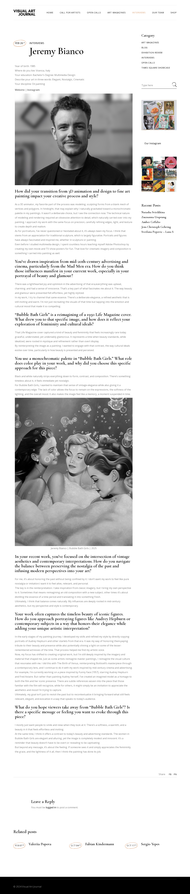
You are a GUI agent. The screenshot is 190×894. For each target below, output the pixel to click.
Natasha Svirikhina (153, 212)
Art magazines (150, 42)
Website (20, 89)
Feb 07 (19, 845)
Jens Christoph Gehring (156, 227)
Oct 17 (132, 845)
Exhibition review (152, 52)
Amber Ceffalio (150, 222)
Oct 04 (76, 845)
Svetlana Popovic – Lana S (157, 232)
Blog (144, 47)
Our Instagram (152, 143)
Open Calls (148, 62)
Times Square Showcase (155, 67)
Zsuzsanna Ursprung (153, 217)
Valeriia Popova (40, 844)
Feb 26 (20, 43)
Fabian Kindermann (99, 844)
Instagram (33, 89)
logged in (51, 807)
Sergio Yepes (150, 844)
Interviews (36, 43)
